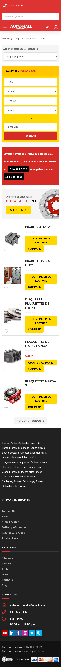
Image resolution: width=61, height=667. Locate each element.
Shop (17, 38)
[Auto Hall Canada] (21, 26)
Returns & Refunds (13, 532)
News (5, 574)
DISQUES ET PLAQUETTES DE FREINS (37, 303)
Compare (34, 248)
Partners (7, 580)
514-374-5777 (18, 169)
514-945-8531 (14, 176)
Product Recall (10, 538)
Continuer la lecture (41, 240)
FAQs (5, 516)
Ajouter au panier (41, 362)
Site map (7, 558)
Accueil (5, 38)
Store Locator (10, 522)
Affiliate (7, 569)
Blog (4, 585)
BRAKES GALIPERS (38, 227)
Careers (6, 563)
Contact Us (8, 511)
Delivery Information (14, 527)
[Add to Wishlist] (6, 251)
